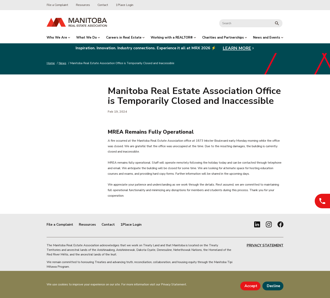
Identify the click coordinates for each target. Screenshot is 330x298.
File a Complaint (57, 5)
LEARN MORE (237, 48)
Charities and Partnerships (223, 37)
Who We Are (57, 37)
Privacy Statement (265, 245)
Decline (273, 285)
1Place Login (124, 5)
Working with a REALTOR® (172, 37)
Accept (250, 285)
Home (51, 63)
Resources (83, 5)
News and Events (267, 37)
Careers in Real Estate (124, 37)
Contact (103, 5)
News (62, 63)
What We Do (87, 37)
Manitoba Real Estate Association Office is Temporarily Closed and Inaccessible (122, 63)
